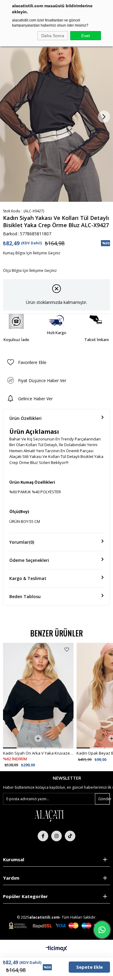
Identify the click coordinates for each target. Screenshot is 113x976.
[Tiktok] (70, 836)
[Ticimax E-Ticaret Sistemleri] (56, 949)
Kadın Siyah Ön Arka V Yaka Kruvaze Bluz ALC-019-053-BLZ (38, 753)
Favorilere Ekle (66, 649)
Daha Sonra (52, 35)
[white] (49, 815)
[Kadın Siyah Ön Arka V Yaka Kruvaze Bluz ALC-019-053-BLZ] (38, 696)
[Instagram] (56, 836)
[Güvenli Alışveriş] (59, 925)
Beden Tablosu (25, 596)
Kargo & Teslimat (27, 578)
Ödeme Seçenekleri (29, 560)
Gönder (104, 798)
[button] (9, 748)
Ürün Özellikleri (25, 418)
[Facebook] (43, 836)
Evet (85, 35)
